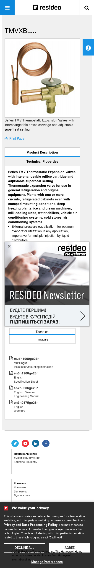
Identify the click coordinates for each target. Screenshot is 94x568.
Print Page (16, 138)
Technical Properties (42, 161)
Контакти (20, 487)
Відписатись (22, 495)
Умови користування (27, 457)
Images (42, 339)
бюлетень (20, 491)
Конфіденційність (25, 462)
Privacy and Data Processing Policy (30, 525)
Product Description (42, 152)
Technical (42, 331)
